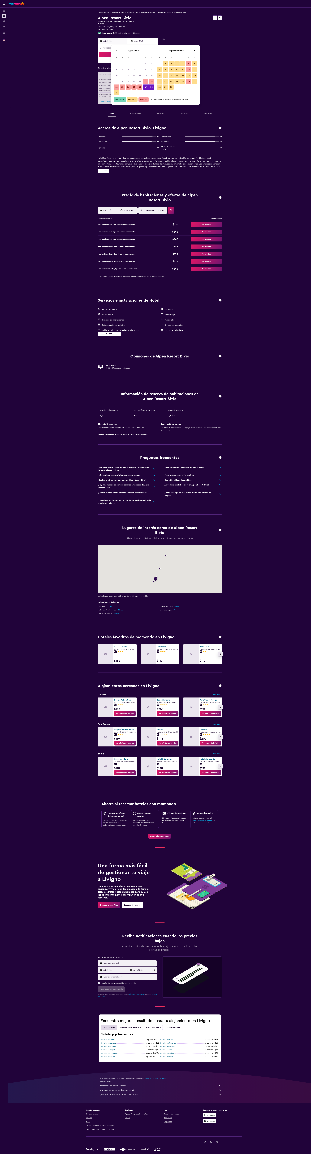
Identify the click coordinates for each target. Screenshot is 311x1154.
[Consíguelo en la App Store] (209, 1121)
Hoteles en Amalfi (108, 1057)
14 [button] (140, 75)
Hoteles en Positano (109, 1053)
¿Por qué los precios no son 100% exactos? (119, 1094)
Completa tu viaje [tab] (173, 1027)
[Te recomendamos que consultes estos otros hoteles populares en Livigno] (220, 637)
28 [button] (140, 87)
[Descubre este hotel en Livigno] (220, 128)
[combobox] (129, 963)
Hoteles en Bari (166, 1050)
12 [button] (128, 75)
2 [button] (151, 64)
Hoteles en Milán (166, 1040)
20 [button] (134, 81)
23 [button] (151, 81)
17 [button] (116, 81)
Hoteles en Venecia (108, 1043)
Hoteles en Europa (118, 12)
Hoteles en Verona (167, 1046)
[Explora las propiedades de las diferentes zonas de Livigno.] (220, 685)
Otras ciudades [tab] (109, 1027)
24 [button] (116, 87)
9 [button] (151, 70)
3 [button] (116, 70)
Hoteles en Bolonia (167, 1053)
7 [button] (139, 70)
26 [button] (128, 87)
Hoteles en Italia (132, 12)
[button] (4, 3)
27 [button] (134, 87)
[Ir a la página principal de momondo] (17, 3)
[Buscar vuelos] (4, 11)
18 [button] (122, 81)
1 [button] (145, 64)
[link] (125, 713)
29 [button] (146, 87)
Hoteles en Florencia (168, 1043)
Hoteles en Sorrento (109, 1046)
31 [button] (116, 93)
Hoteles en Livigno (164, 12)
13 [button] (134, 75)
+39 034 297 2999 (105, 30)
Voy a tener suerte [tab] (153, 1027)
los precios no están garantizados (156, 1078)
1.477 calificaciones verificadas (126, 33)
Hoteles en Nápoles (108, 1050)
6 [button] (134, 70)
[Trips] (4, 33)
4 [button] (122, 70)
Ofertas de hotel (103, 12)
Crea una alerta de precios (202, 820)
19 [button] (128, 81)
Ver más (216, 695)
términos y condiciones (137, 994)
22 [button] (146, 81)
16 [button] (151, 75)
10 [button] (116, 75)
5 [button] (128, 70)
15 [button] (146, 75)
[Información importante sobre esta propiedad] (220, 396)
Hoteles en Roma (108, 1040)
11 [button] (122, 75)
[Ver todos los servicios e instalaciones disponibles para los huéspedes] (220, 300)
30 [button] (151, 87)
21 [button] (140, 81)
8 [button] (145, 70)
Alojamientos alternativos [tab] (130, 1027)
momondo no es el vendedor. (113, 1086)
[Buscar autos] (4, 21)
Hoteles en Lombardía (148, 12)
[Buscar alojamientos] (4, 16)
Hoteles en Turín (166, 1057)
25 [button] (122, 87)
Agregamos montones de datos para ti (117, 1090)
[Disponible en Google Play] (209, 1115)
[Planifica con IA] (4, 26)
